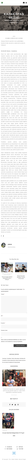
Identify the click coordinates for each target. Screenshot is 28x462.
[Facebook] (9, 404)
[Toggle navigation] (26, 3)
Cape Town (8, 273)
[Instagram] (18, 404)
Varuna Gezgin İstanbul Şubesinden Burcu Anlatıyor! (7, 278)
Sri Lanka (8, 274)
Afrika (3, 273)
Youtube (21, 449)
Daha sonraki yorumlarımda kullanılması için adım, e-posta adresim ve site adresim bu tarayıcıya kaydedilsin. (13, 340)
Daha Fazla (14, 394)
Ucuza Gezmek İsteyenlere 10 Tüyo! (13, 433)
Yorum (3, 294)
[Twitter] (12, 404)
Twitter (20, 447)
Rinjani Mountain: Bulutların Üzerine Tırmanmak (21, 277)
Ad (2, 316)
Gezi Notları (22, 273)
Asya (14, 36)
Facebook (9, 447)
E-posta (3, 323)
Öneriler (4, 430)
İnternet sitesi (4, 330)
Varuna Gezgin (22, 459)
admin (8, 38)
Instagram (9, 449)
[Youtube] (15, 404)
